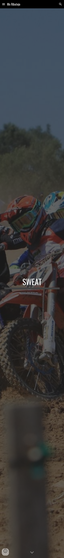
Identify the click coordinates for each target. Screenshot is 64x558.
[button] (3, 4)
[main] (32, 283)
